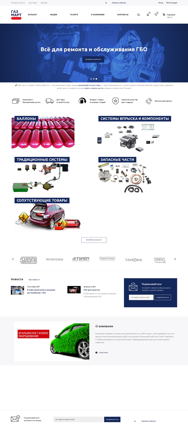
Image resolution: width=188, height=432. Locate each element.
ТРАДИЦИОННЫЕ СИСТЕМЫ (42, 160)
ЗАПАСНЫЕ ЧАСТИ (117, 160)
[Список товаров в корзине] (169, 17)
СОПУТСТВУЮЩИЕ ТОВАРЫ (42, 200)
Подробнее (103, 352)
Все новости (34, 280)
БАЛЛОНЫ (26, 119)
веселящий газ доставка (90, 85)
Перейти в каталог (93, 59)
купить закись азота (93, 88)
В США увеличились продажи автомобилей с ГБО (41, 291)
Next (175, 259)
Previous (13, 259)
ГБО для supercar (92, 290)
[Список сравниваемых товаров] (148, 16)
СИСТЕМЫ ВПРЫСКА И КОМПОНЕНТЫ (135, 119)
